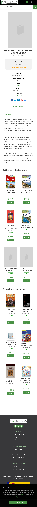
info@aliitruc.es (18, 437)
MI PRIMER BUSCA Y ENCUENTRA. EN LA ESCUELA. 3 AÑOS (26, 380)
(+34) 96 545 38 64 (18, 434)
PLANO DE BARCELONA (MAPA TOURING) (10, 191)
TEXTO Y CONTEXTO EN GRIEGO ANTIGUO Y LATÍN (11, 381)
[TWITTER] (18, 426)
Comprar (10, 202)
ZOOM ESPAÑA (18, 96)
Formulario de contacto (18, 440)
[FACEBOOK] (15, 426)
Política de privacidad (18, 455)
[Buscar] (35, 7)
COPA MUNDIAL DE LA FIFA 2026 (26, 345)
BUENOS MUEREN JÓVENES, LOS (26, 310)
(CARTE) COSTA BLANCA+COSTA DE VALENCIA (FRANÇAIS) (26, 191)
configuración (18, 497)
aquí (22, 495)
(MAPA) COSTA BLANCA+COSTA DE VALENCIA (26, 226)
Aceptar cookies (18, 502)
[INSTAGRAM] (21, 426)
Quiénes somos (18, 467)
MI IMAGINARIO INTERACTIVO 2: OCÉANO (10, 343)
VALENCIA (10, 225)
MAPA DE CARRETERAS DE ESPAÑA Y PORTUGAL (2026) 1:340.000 (26, 270)
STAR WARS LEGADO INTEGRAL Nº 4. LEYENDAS (10, 310)
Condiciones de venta (18, 452)
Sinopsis (8, 114)
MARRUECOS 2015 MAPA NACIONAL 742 (10, 270)
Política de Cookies (18, 457)
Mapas (19, 86)
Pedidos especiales (18, 469)
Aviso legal (18, 449)
